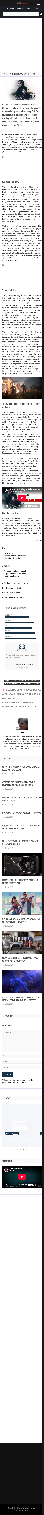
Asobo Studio (35, 681)
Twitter (19, 8)
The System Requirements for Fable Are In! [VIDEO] (21, 813)
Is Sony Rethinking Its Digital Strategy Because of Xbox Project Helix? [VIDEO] (21, 827)
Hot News (6, 1098)
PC (20, 684)
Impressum (33, 1508)
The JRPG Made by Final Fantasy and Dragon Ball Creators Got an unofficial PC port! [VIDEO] (21, 999)
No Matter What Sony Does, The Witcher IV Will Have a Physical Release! (20, 768)
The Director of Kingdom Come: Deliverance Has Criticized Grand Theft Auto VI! (21, 920)
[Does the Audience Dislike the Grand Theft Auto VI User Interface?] (20, 1125)
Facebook (10, 8)
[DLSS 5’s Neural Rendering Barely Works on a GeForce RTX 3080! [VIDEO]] (22, 864)
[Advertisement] (22, 42)
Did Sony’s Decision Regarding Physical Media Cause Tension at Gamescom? (20, 959)
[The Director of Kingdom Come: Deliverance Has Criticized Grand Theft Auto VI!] (22, 903)
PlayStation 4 (27, 684)
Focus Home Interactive (11, 684)
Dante (22, 732)
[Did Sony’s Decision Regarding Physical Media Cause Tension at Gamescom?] (22, 942)
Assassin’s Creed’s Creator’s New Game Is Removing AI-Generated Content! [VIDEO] (18, 783)
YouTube (35, 8)
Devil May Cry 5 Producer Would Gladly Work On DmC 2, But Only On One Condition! (21, 694)
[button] (17, 1149)
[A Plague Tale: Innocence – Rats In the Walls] (22, 90)
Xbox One (36, 684)
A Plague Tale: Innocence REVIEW (20, 681)
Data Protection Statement (22, 1510)
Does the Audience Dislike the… (15, 1139)
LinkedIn (27, 8)
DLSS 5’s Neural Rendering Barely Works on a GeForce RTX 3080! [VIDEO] (20, 881)
